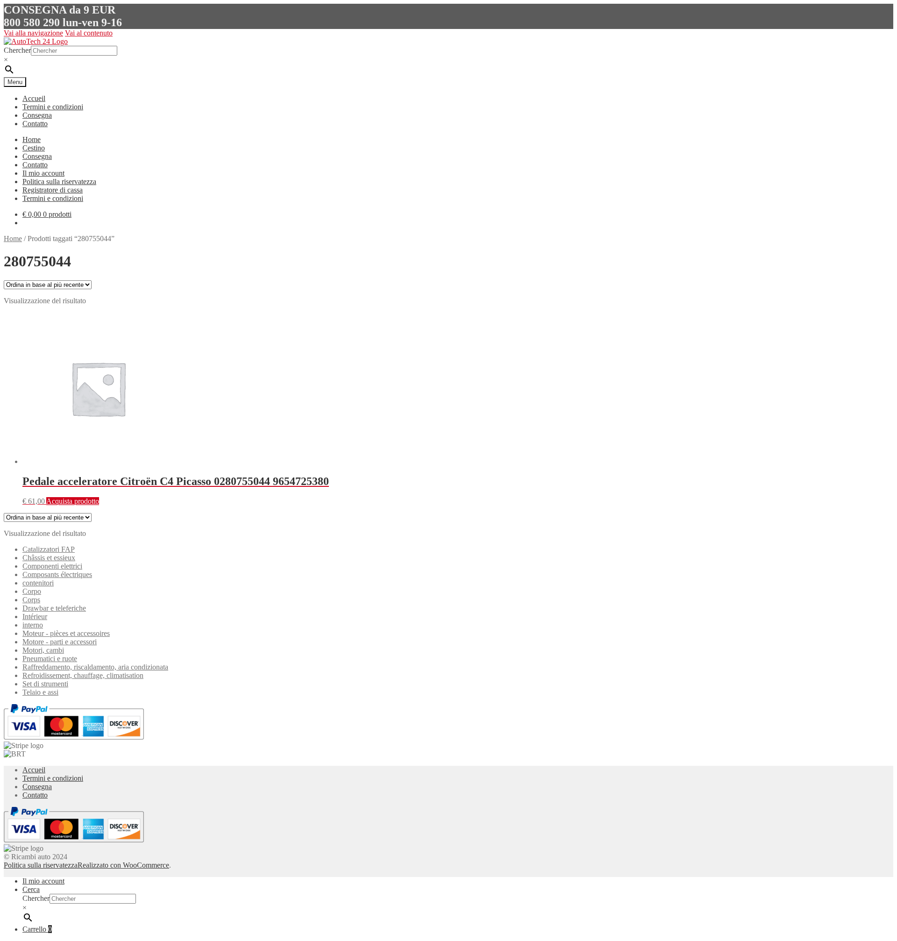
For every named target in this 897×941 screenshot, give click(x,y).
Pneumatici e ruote (49, 659)
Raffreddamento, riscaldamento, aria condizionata (95, 667)
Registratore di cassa (52, 190)
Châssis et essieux (48, 558)
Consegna (37, 115)
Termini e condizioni (52, 107)
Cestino (33, 148)
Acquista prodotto (72, 501)
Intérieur (34, 616)
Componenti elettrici (52, 566)
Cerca (31, 889)
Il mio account (43, 173)
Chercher (17, 50)
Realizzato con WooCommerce (123, 865)
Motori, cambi (43, 650)
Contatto (35, 124)
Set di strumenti (45, 684)
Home (31, 139)
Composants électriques (57, 574)
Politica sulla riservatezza (59, 181)
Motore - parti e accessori (59, 642)
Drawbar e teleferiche (54, 608)
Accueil (33, 98)
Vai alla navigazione (33, 33)
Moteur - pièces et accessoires (66, 633)
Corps (31, 600)
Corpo (31, 591)
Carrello (37, 929)
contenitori (38, 583)
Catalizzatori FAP (48, 549)
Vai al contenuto (89, 33)
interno (32, 625)
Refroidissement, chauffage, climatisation (82, 675)
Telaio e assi (40, 692)
